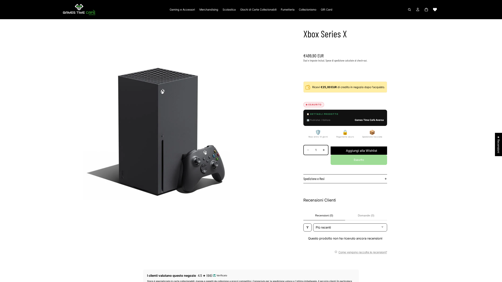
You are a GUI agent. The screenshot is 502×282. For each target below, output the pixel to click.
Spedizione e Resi (314, 178)
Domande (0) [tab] (366, 215)
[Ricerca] (409, 9)
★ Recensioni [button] (498, 144)
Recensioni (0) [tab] (324, 215)
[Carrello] (426, 9)
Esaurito (359, 159)
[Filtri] (307, 227)
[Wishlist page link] (435, 10)
